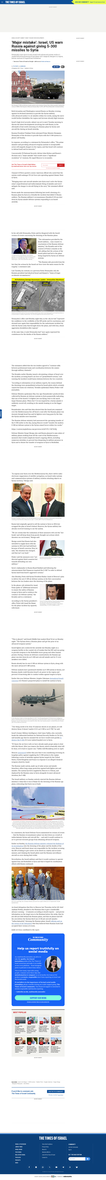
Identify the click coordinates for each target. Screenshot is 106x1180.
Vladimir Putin (39, 1082)
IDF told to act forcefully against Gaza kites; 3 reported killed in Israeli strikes (55, 1049)
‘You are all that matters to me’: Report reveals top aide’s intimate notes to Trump (44, 1028)
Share (57, 66)
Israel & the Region (22, 1082)
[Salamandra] (67, 1176)
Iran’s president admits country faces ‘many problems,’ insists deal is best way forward (32, 1029)
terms (59, 168)
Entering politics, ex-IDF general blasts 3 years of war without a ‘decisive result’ (12, 1160)
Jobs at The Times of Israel (48, 1154)
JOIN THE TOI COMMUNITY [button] (55, 1091)
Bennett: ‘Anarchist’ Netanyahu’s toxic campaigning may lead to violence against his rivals (44, 1049)
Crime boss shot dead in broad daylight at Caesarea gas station (19, 1049)
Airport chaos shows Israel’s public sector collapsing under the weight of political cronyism (56, 1029)
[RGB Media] (54, 1176)
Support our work (38, 998)
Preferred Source (45, 61)
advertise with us (46, 1152)
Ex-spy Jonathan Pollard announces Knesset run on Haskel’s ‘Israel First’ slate (12, 1152)
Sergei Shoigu (56, 1082)
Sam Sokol (6, 1155)
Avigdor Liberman (48, 1082)
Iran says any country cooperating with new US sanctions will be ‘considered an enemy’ (20, 1029)
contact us (44, 1157)
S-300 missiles (31, 1082)
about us (44, 1149)
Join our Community (82, 2)
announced (22, 753)
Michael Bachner (8, 1164)
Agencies (23, 66)
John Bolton (26, 1083)
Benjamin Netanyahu (17, 1083)
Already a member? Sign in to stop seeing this (38, 1002)
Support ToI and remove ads (97, 2)
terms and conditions (47, 1144)
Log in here (60, 1095)
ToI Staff (15, 66)
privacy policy (45, 1146)
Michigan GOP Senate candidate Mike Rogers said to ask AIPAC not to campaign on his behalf (32, 1050)
